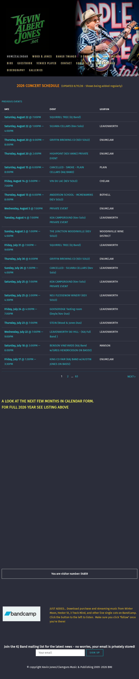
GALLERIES (36, 70)
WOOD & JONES (42, 56)
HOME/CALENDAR (17, 56)
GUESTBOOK (25, 63)
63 (76, 376)
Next (130, 376)
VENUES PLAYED (47, 63)
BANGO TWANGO (66, 56)
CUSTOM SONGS (105, 63)
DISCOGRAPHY (16, 70)
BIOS (10, 63)
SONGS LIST (83, 63)
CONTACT (66, 63)
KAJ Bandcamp (113, 56)
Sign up (95, 652)
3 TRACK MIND (90, 56)
